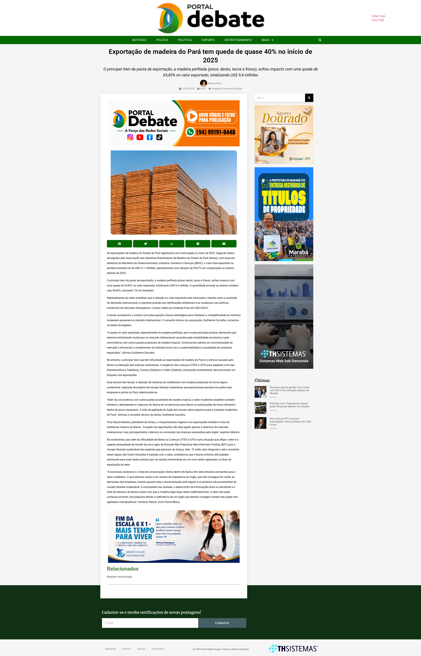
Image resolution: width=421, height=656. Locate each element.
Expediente (110, 649)
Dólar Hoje (378, 16)
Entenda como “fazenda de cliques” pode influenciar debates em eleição (290, 405)
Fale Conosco (158, 649)
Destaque (217, 88)
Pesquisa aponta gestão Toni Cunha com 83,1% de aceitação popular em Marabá (289, 390)
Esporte (208, 40)
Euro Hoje (378, 20)
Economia (228, 88)
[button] (320, 40)
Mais (266, 40)
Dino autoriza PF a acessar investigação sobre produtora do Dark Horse (290, 421)
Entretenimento (238, 40)
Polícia (162, 40)
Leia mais (273, 397)
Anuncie (141, 649)
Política (185, 40)
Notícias (139, 40)
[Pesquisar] (309, 98)
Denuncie (126, 649)
